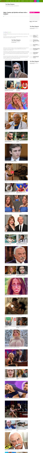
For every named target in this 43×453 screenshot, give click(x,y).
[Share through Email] (10, 32)
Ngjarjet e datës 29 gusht (33, 21)
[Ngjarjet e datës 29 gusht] (35, 17)
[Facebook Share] (4, 32)
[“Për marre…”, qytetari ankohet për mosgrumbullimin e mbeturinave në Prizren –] (31, 36)
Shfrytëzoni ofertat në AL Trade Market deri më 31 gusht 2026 (36, 57)
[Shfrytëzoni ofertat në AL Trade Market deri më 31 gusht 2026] (31, 57)
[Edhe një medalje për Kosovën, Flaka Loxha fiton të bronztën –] (31, 45)
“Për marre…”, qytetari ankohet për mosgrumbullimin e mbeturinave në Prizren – (36, 36)
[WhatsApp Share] (8, 32)
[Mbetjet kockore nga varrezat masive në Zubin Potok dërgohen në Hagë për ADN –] (31, 41)
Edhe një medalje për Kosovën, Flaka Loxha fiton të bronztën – (36, 45)
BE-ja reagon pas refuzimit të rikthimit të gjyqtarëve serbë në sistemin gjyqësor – (36, 49)
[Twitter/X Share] (5, 32)
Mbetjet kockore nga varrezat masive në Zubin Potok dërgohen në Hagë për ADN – (36, 40)
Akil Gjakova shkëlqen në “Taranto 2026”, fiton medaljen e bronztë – (36, 53)
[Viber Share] (7, 32)
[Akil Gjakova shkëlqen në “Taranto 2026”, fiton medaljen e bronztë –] (31, 53)
